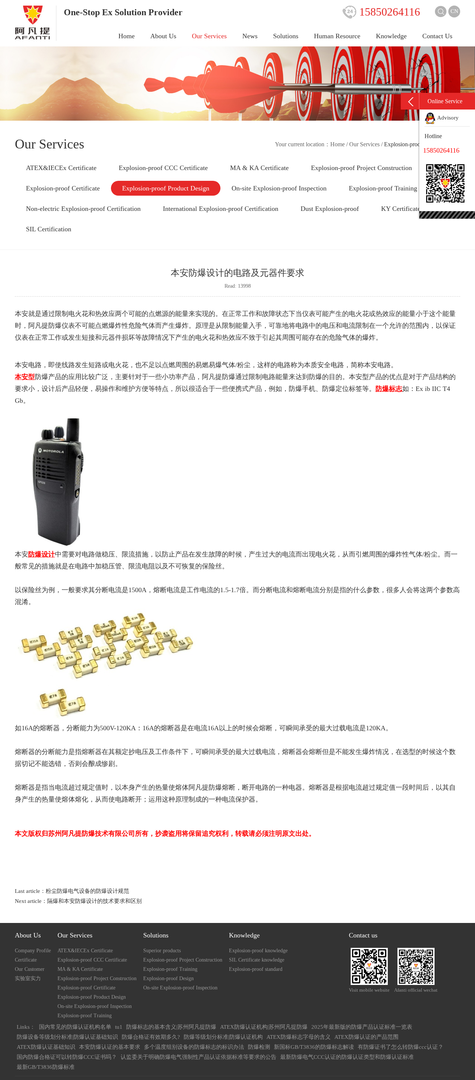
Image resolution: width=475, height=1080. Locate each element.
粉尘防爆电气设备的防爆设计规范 (87, 891)
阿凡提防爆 (45, 325)
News (250, 36)
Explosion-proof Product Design (165, 188)
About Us (163, 36)
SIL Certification (48, 229)
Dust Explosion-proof (330, 208)
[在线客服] (410, 101)
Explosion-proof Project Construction (361, 168)
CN (454, 11)
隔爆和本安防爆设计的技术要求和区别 (94, 901)
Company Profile (33, 950)
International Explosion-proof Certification (220, 208)
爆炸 (369, 752)
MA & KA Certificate (259, 168)
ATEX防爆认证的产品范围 (366, 1037)
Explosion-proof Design (168, 978)
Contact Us (437, 36)
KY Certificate (400, 208)
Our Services (209, 36)
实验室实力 (28, 978)
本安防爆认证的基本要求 (109, 1047)
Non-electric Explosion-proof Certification (83, 208)
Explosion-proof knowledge (258, 950)
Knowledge (391, 36)
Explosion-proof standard (255, 969)
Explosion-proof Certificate (63, 188)
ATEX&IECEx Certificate (61, 168)
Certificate (26, 960)
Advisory (447, 118)
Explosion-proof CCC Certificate (163, 168)
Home (126, 36)
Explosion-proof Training (383, 188)
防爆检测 (259, 1047)
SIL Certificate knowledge (256, 960)
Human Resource (337, 36)
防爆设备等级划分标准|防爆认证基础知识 (67, 1037)
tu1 (118, 1027)
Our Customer (30, 969)
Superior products (162, 950)
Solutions (285, 36)
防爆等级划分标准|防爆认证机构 (223, 1037)
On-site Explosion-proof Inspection (279, 188)
